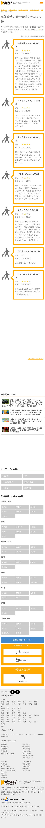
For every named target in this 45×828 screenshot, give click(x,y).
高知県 (4, 613)
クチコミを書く (24, 652)
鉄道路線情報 (26, 749)
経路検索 (4, 749)
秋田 (24, 702)
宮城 (19, 702)
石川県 (18, 551)
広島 (13, 717)
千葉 (19, 704)
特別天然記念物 (7, 482)
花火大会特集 (5, 766)
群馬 (2, 706)
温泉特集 (4, 777)
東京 (7, 704)
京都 (19, 715)
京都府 (4, 578)
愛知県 (4, 562)
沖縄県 (18, 633)
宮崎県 (32, 628)
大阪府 (18, 578)
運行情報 (4, 751)
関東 (2, 704)
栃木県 (32, 531)
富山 (7, 710)
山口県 (18, 598)
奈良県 (18, 582)
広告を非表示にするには (35, 359)
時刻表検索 (4, 746)
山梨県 (18, 547)
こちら (39, 29)
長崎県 (32, 624)
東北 (2, 702)
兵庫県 (32, 578)
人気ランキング (19, 734)
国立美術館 (28, 488)
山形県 (32, 511)
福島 (35, 702)
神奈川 (14, 704)
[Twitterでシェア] (17, 692)
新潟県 (4, 547)
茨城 (30, 704)
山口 (30, 717)
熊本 (24, 722)
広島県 (4, 593)
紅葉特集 (4, 773)
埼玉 (24, 704)
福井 (19, 710)
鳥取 (19, 717)
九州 (2, 722)
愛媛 (19, 719)
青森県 (18, 507)
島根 (24, 717)
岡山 (7, 717)
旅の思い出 (4, 10)
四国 (2, 719)
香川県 (18, 608)
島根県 (4, 598)
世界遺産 (5, 476)
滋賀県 (4, 582)
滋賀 (30, 715)
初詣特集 (4, 775)
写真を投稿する (24, 660)
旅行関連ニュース (7, 734)
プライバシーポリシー (32, 806)
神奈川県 (19, 527)
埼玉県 (4, 531)
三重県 (4, 567)
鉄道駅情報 (26, 746)
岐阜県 (32, 562)
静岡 (13, 713)
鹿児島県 (5, 633)
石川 (13, 710)
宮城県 (4, 511)
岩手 (13, 702)
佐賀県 (18, 624)
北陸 (2, 710)
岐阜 (19, 713)
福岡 (7, 722)
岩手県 (32, 507)
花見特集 (4, 764)
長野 (13, 708)
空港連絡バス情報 (28, 755)
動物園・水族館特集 (7, 768)
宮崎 (35, 722)
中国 (2, 717)
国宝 (25, 476)
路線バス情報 (26, 751)
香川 (13, 719)
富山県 (4, 551)
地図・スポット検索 (7, 753)
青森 (7, 702)
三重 (24, 713)
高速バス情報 (26, 753)
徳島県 (4, 608)
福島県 (4, 516)
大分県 (18, 628)
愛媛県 (32, 608)
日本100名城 (28, 482)
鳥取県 (32, 593)
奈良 (24, 715)
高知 (24, 719)
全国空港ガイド (27, 758)
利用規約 (20, 806)
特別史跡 (5, 488)
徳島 (7, 719)
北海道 (4, 507)
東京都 (4, 527)
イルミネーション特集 (8, 770)
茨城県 (18, 531)
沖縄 (2, 726)
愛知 (7, 713)
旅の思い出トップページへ (22, 640)
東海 (2, 713)
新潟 (19, 708)
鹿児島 (3, 724)
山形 (30, 702)
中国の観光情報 (13, 10)
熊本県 (4, 628)
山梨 (7, 708)
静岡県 (18, 562)
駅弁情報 (25, 768)
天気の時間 (26, 766)
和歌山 (36, 715)
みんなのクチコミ (32, 734)
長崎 (19, 722)
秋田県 (18, 511)
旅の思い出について (9, 806)
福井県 (32, 551)
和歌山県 (33, 582)
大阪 (7, 715)
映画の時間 (26, 764)
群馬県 (4, 536)
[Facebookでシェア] (12, 692)
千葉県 (32, 527)
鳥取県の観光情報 (23, 10)
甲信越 (3, 708)
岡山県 (18, 593)
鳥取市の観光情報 (34, 10)
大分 (30, 722)
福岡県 (4, 624)
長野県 (32, 547)
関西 (2, 715)
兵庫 (13, 715)
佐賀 (13, 722)
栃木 (35, 704)
